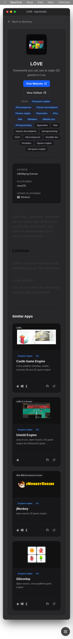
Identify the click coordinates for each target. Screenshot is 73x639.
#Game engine (23, 113)
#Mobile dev (48, 119)
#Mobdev (32, 119)
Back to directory (22, 21)
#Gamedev (42, 113)
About (30, 2)
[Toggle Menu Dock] (65, 631)
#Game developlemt (47, 107)
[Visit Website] (54, 386)
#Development (23, 107)
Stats (40, 2)
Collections (64, 2)
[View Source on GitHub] (47, 386)
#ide (28, 376)
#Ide (20, 119)
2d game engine (25, 356)
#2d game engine (41, 101)
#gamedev (20, 376)
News (51, 2)
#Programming (23, 125)
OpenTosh (16, 2)
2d (37, 356)
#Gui (55, 113)
